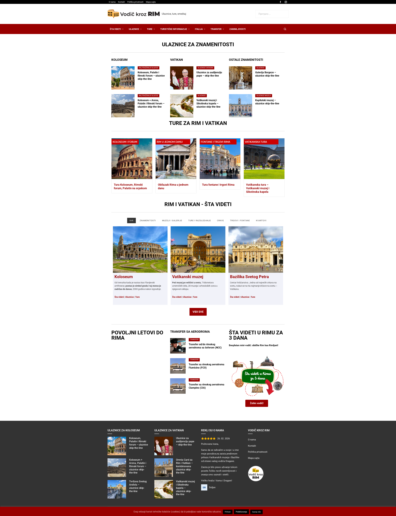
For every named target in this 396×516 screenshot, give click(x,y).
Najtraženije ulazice (148, 68)
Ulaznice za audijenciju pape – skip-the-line (209, 74)
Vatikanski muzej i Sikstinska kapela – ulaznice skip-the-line (208, 103)
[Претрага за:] (271, 12)
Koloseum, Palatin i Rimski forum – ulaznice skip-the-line (151, 75)
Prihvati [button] (228, 512)
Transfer (194, 340)
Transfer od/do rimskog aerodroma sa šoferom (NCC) (205, 346)
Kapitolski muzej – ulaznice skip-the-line (267, 102)
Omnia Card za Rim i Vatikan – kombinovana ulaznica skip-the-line (184, 466)
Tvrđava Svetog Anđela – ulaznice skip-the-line (138, 486)
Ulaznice (202, 96)
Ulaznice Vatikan (205, 68)
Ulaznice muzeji (263, 96)
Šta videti (177, 297)
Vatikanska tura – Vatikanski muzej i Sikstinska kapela (257, 188)
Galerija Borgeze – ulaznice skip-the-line (267, 74)
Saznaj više (256, 512)
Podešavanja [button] (241, 512)
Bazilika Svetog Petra (249, 276)
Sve (131, 220)
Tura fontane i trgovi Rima (218, 184)
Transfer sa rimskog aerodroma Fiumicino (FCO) (206, 366)
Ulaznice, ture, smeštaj (174, 13)
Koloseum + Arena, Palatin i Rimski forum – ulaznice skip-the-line (151, 103)
